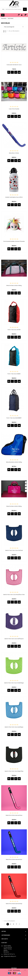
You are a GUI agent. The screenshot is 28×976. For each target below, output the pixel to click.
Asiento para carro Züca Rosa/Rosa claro (14, 594)
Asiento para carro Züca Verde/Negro (14, 683)
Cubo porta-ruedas (14, 109)
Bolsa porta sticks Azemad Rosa (14, 815)
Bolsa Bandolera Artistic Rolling (14, 462)
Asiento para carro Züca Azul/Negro (14, 727)
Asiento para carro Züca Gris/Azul (14, 550)
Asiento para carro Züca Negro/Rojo (14, 771)
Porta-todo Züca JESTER (14, 329)
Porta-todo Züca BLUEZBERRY (14, 418)
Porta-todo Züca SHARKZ (14, 374)
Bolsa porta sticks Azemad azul (14, 859)
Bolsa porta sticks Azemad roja (14, 903)
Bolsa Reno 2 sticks (14, 153)
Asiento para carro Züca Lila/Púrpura (14, 638)
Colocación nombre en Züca (14, 64)
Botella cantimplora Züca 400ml (14, 197)
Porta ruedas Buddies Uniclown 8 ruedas (14, 241)
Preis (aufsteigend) (14, 27)
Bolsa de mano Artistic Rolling (14, 285)
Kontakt (4, 943)
